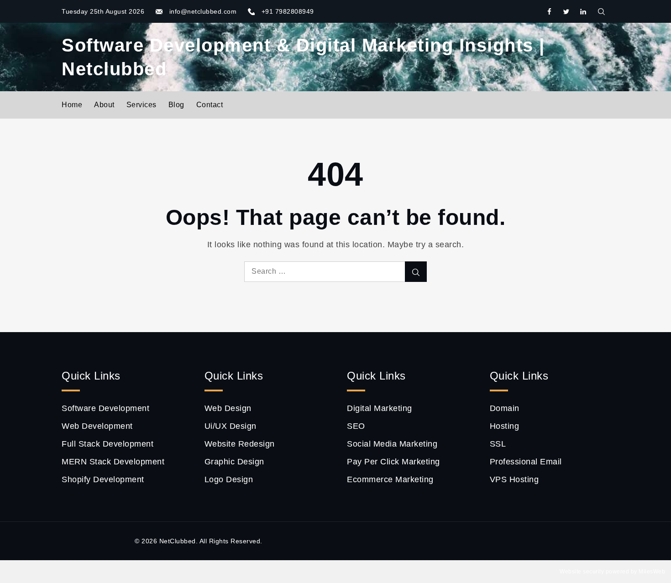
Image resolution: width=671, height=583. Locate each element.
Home (72, 105)
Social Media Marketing (392, 443)
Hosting (504, 426)
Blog (176, 105)
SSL (498, 443)
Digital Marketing (379, 408)
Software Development (105, 408)
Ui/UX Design (230, 426)
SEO (356, 426)
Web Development (97, 426)
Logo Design (228, 479)
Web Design (228, 408)
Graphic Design (234, 461)
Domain (504, 408)
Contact (209, 105)
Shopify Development (103, 479)
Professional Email (526, 461)
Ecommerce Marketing (390, 479)
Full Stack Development (107, 443)
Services (141, 105)
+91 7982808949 (288, 11)
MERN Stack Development (113, 461)
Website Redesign (239, 443)
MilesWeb (652, 571)
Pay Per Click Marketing (393, 461)
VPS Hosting (514, 479)
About (104, 105)
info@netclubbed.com (203, 11)
